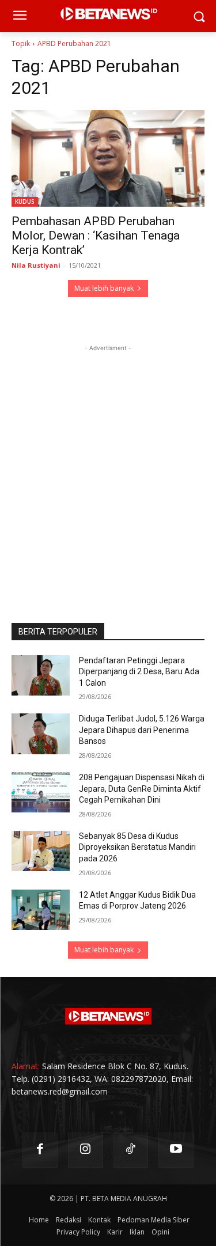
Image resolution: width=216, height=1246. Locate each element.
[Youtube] (176, 1150)
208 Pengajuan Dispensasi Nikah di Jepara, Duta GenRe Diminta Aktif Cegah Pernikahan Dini (141, 788)
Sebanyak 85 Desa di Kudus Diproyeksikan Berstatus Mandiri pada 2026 (137, 847)
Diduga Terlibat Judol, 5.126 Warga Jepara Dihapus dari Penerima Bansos (141, 730)
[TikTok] (131, 1150)
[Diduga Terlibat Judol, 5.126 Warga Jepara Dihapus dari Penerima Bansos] (41, 733)
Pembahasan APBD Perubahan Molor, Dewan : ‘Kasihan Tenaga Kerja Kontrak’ (96, 235)
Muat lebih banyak (104, 288)
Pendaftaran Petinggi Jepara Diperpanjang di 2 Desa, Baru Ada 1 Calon (139, 671)
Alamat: (26, 1066)
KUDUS (25, 201)
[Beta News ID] (108, 1016)
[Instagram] (85, 1150)
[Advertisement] (108, 462)
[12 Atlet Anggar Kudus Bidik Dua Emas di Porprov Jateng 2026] (41, 910)
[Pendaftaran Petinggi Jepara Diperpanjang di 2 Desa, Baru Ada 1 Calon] (41, 675)
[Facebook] (40, 1150)
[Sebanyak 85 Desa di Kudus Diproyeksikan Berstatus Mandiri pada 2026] (41, 851)
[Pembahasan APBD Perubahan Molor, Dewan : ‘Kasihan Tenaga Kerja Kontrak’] (108, 158)
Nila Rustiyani (36, 265)
